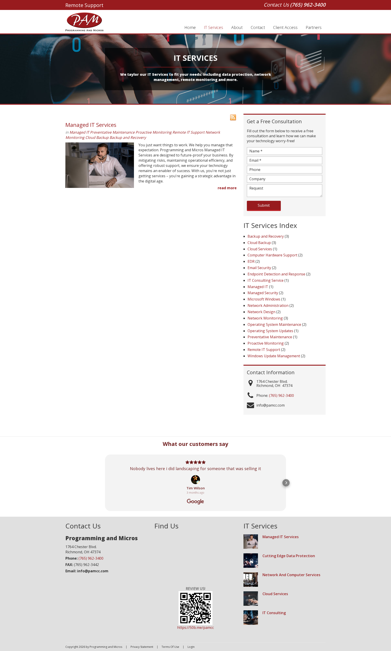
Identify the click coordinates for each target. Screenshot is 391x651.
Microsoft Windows (264, 299)
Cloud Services (260, 248)
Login (191, 647)
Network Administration (268, 305)
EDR (251, 261)
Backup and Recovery (128, 137)
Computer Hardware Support (272, 255)
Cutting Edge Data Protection (288, 555)
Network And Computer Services (291, 574)
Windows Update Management (274, 355)
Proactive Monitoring (154, 132)
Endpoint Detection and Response (276, 274)
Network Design (261, 311)
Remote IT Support (188, 132)
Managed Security (263, 292)
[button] (105, 482)
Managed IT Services (90, 124)
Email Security (259, 267)
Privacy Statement (142, 647)
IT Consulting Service (266, 280)
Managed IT (79, 132)
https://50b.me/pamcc (195, 627)
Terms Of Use (170, 647)
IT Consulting (274, 612)
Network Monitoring (265, 318)
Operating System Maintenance (274, 324)
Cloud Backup (97, 137)
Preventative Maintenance (112, 132)
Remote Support (84, 5)
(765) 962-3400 (308, 4)
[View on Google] (195, 479)
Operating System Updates (270, 330)
